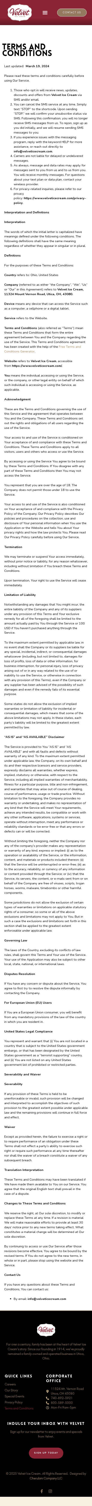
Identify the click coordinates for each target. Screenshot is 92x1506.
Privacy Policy (13, 1402)
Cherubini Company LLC (46, 1478)
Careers (10, 1384)
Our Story (11, 1390)
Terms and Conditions (19, 1408)
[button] (45, 13)
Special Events (14, 1396)
